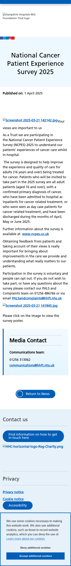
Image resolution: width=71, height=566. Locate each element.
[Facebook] (1, 38)
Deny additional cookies (28, 548)
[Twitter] (4, 38)
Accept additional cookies (29, 557)
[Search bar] (56, 2)
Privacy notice (13, 492)
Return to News (38, 394)
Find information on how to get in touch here (33, 436)
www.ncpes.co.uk (35, 234)
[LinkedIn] (7, 38)
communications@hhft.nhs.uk (31, 365)
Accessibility (18, 505)
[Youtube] (13, 38)
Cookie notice (13, 499)
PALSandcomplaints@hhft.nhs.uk (37, 298)
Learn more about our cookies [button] (25, 538)
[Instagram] (10, 38)
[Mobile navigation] (64, 2)
